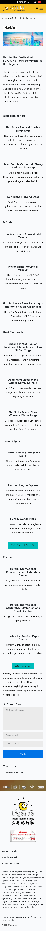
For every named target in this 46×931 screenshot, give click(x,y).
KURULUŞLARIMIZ (10, 864)
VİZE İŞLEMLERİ (9, 858)
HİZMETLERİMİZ (9, 852)
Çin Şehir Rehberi (19, 18)
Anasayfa (5, 18)
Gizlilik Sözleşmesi (9, 925)
